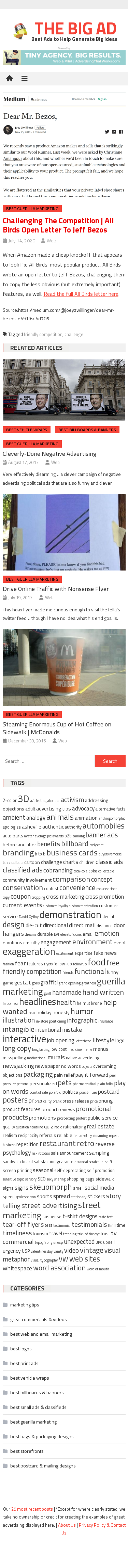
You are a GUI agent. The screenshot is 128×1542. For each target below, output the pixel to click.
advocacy (83, 808)
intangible (18, 1028)
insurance (105, 1021)
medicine (75, 1049)
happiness (10, 1003)
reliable (64, 1135)
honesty (61, 1012)
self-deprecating (70, 1170)
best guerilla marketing (32, 208)
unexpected (79, 1241)
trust (105, 1233)
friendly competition (43, 334)
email (88, 933)
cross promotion (104, 896)
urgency (12, 1251)
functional (90, 971)
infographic (82, 1020)
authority (73, 827)
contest (51, 888)
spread (61, 1196)
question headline (29, 1127)
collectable (106, 871)
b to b (40, 854)
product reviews (58, 1109)
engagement (56, 942)
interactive (24, 1038)
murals (56, 1057)
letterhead (83, 1041)
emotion (107, 933)
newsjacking (18, 1065)
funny (112, 972)
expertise (83, 953)
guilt (47, 993)
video (71, 1250)
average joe (43, 836)
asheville (31, 826)
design (14, 924)
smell (78, 1188)
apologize (12, 827)
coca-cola (80, 871)
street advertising (49, 1205)
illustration (19, 1020)
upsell (109, 1242)
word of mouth (98, 1269)
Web (51, 240)
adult (30, 808)
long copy (17, 1048)
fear (20, 963)
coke (92, 871)
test (48, 1225)
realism (10, 1135)
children (87, 862)
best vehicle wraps (26, 430)
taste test (106, 1217)
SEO (42, 1179)
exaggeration (29, 951)
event (120, 942)
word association (59, 1267)
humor (82, 1011)
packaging (38, 1074)
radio (58, 1127)
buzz (7, 862)
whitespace (17, 1268)
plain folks (105, 1084)
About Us (67, 1525)
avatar (29, 836)
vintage (91, 1249)
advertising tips (53, 809)
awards (58, 836)
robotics (44, 1153)
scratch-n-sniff (100, 1161)
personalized (43, 1083)
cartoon (32, 862)
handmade (66, 992)
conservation (23, 887)
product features (22, 1109)
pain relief (64, 1074)
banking (79, 836)
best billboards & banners (87, 430)
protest (81, 1118)
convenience (77, 887)
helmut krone (89, 1003)
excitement (64, 953)
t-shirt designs (80, 1216)
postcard (108, 1091)
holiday (44, 1012)
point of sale (38, 1092)
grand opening (70, 983)
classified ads (22, 870)
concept (102, 879)
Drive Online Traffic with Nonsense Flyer (56, 588)
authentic (53, 827)
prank (57, 1101)
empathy (31, 942)
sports (44, 1196)
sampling (99, 1153)
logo (120, 1040)
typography (43, 1242)
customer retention (83, 906)
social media (99, 1187)
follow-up (63, 964)
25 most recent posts (32, 1509)
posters (15, 1100)
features (35, 964)
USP (26, 1251)
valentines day (42, 1251)
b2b (68, 836)
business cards (72, 852)
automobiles (104, 826)
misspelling (14, 1057)
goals (36, 983)
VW (63, 1259)
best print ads (24, 1363)
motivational (36, 1058)
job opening (60, 1040)
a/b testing (38, 800)
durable (45, 933)
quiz (48, 1126)
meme (87, 1049)
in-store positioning (51, 1021)
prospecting (66, 1118)
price (94, 1101)
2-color (10, 800)
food (96, 961)
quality (9, 1127)
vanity (58, 1251)
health (66, 1002)
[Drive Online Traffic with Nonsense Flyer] (64, 532)
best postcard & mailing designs (43, 1465)
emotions (12, 942)
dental (108, 916)
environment (92, 941)
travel (55, 1233)
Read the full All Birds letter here (81, 294)
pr (31, 1100)
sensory (31, 1179)
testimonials (89, 1224)
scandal (82, 1161)
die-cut (34, 925)
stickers (96, 1196)
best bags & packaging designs (42, 1436)
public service (103, 1117)
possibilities (88, 1092)
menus (101, 1049)
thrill (112, 1225)
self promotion (101, 1170)
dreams (30, 934)
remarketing (82, 1135)
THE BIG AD (73, 28)
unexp (58, 1242)
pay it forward (91, 1075)
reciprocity (28, 1135)
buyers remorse (110, 854)
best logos (21, 1348)
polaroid (55, 1092)
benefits (48, 844)
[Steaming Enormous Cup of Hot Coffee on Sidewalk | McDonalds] (64, 667)
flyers (48, 964)
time (121, 1224)
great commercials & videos (38, 1319)
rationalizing (74, 1127)
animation (86, 818)
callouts (17, 862)
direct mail (82, 925)
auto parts (13, 835)
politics (70, 1092)
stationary (78, 1197)
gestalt (22, 982)
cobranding (58, 870)
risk (34, 1153)
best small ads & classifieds (38, 1407)
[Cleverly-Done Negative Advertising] (64, 390)
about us (53, 800)
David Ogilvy (29, 916)
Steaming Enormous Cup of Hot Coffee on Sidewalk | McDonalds (57, 728)
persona (23, 1084)
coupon (21, 896)
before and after (19, 844)
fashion (8, 964)
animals (60, 816)
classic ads (109, 861)
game (8, 983)
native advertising (82, 1058)
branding (18, 852)
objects (87, 1066)
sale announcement (69, 1153)
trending (69, 1234)
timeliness (17, 1232)
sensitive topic (13, 1179)
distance (105, 925)
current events (22, 905)
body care (96, 845)
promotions (42, 1117)
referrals (47, 1135)
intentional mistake (58, 1029)
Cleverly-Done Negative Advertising (49, 453)
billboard (74, 843)
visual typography (44, 1260)
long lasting (40, 1049)
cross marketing (65, 896)
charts (70, 861)
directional (55, 925)
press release (75, 1101)
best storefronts (27, 1451)
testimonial (62, 1225)
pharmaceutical (84, 1084)
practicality (43, 1101)
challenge (74, 334)
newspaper (47, 1066)
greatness (89, 983)
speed (9, 1196)
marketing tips (24, 1304)
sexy (50, 1179)
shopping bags (81, 1179)
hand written (103, 991)
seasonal (43, 1170)
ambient (14, 817)
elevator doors (71, 934)
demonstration (70, 914)
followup (80, 964)
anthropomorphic (112, 818)
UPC (99, 1242)
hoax (31, 1012)
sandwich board (18, 1161)
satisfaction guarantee (55, 1161)
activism (72, 799)
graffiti (49, 982)
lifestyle (103, 1040)
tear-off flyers (23, 1224)
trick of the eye (88, 1234)
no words (71, 1066)
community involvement (27, 879)
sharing (60, 1179)
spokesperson (26, 1197)
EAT (56, 934)
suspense (51, 1217)
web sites (84, 1259)
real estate (100, 1126)
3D (23, 798)
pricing (106, 1101)
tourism (40, 1233)
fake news (105, 953)
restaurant (58, 1143)
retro (85, 1143)
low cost (59, 1049)
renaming (100, 1135)
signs (21, 1187)
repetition (27, 1144)
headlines (37, 1001)
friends (67, 972)
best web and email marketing (41, 1333)
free (112, 962)
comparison (71, 878)
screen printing (17, 1170)
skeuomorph (50, 1187)
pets (65, 1082)
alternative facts (111, 809)
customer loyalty (55, 906)
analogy (35, 817)
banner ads (102, 835)
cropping (38, 897)
